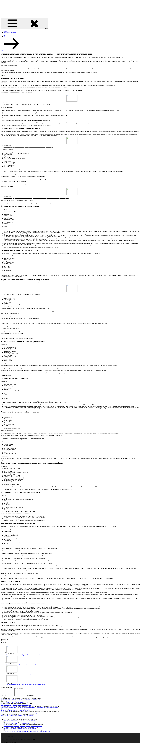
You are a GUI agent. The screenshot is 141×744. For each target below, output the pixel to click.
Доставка (6, 36)
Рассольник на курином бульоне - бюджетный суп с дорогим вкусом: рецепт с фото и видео (27, 104)
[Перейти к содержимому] (12, 49)
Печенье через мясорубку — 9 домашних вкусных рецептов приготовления (23, 726)
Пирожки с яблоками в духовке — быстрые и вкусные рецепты (19, 720)
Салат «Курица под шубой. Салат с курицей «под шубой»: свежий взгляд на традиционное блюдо (28, 147)
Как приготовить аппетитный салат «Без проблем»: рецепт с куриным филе (25, 684)
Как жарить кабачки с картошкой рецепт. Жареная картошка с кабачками (22, 294)
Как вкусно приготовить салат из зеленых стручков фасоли (15, 710)
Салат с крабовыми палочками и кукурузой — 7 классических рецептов (24, 674)
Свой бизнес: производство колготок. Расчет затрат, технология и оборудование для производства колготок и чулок (30, 713)
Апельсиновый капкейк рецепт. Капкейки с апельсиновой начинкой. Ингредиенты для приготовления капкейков (29, 707)
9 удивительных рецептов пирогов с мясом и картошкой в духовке (20, 728)
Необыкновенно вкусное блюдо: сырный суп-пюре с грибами (22, 664)
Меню (46, 28)
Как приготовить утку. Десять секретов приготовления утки (16, 705)
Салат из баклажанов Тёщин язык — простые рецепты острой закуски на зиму (20, 699)
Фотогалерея (7, 33)
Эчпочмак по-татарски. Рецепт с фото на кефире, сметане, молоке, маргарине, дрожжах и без (27, 731)
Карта (5, 35)
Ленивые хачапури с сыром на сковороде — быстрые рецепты (19, 723)
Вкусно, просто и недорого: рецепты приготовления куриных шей (17, 715)
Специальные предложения (10, 32)
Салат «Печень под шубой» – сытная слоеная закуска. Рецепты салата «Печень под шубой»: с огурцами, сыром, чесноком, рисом (36, 198)
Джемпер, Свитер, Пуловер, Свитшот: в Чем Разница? (14, 702)
